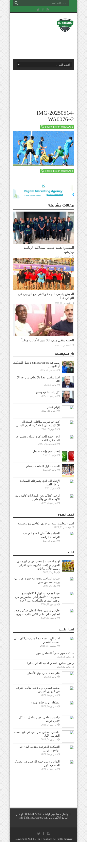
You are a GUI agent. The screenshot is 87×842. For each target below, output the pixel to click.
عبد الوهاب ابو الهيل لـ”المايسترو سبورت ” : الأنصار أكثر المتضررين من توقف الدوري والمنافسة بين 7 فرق (37, 597)
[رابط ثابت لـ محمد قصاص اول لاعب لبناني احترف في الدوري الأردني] (68, 692)
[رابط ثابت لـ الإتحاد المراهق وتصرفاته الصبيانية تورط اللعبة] (68, 485)
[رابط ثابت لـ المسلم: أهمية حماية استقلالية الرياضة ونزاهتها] (43, 228)
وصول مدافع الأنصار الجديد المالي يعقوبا (50, 663)
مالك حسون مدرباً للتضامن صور (55, 653)
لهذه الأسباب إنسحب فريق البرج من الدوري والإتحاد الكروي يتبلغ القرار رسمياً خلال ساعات (38, 565)
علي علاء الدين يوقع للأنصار (44, 673)
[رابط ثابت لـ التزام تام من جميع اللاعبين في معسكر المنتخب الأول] (68, 766)
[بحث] (16, 3)
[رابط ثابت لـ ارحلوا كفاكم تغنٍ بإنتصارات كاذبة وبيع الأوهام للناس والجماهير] (68, 500)
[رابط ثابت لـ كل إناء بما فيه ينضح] (68, 397)
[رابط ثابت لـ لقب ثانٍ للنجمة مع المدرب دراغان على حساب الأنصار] (68, 643)
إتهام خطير (53, 407)
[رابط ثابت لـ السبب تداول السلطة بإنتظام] (68, 470)
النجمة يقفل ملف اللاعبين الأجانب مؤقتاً (47, 340)
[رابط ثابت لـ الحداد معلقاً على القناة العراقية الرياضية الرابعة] (68, 538)
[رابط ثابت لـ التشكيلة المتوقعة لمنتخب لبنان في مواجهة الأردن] (68, 751)
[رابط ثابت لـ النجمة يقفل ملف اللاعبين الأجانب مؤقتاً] (43, 320)
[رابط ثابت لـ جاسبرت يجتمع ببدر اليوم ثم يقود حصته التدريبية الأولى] (68, 736)
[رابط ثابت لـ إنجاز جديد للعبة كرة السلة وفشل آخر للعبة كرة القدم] (68, 441)
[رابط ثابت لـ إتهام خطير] (68, 411)
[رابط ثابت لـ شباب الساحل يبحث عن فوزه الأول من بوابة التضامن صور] (68, 583)
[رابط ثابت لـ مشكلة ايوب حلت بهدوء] (68, 707)
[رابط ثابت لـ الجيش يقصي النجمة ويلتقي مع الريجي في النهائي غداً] (43, 274)
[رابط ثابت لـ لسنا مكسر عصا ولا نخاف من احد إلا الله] (68, 382)
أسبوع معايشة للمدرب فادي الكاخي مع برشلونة (44, 523)
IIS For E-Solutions (42, 839)
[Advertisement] (45, 44)
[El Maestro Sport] (43, 25)
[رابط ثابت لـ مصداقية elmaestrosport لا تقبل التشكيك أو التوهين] (68, 367)
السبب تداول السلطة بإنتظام (43, 466)
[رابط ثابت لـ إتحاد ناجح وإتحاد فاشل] (68, 456)
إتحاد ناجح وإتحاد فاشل (46, 451)
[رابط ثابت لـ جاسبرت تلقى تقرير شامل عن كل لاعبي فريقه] (68, 722)
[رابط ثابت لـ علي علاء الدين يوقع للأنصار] (68, 677)
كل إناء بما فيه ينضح (48, 392)
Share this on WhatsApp (59, 126)
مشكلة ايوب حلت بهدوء (45, 702)
